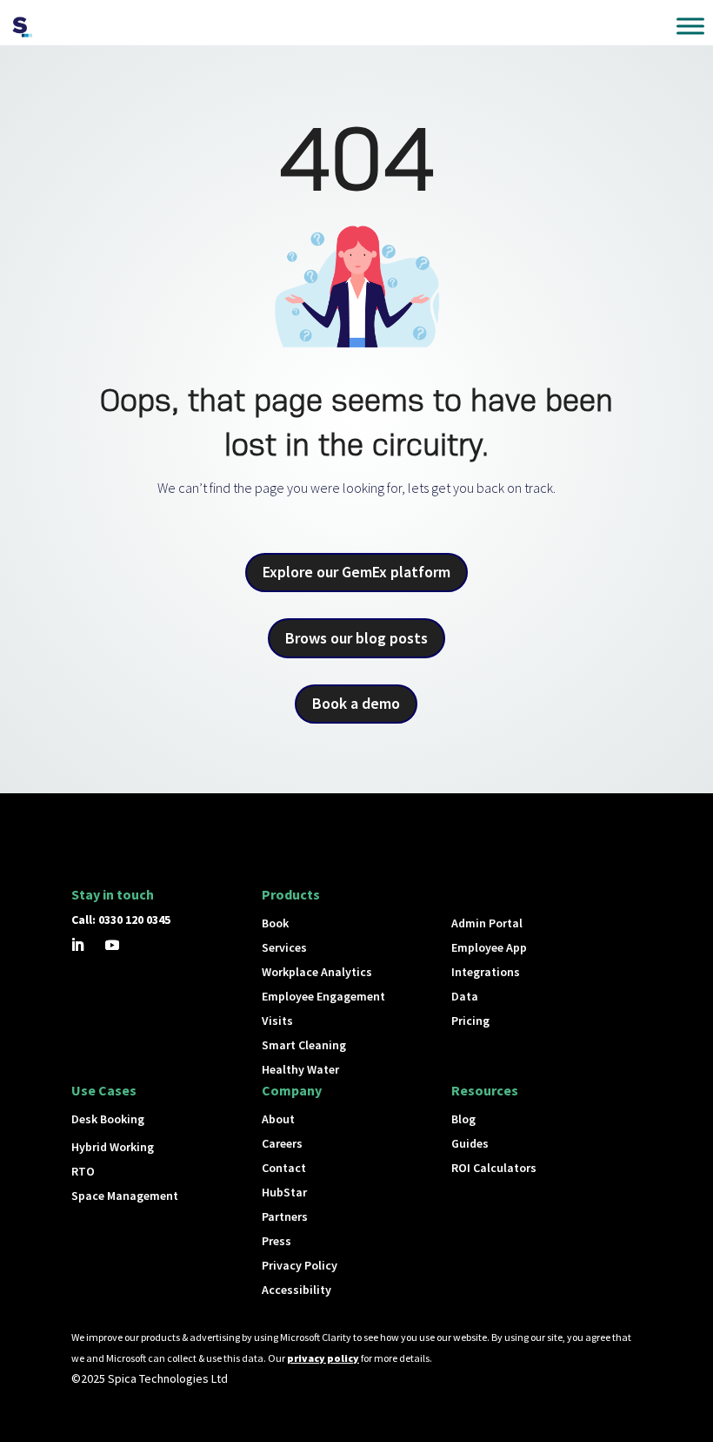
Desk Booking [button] (107, 1119)
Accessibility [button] (296, 1289)
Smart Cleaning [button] (304, 1045)
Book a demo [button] (356, 703)
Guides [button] (470, 1143)
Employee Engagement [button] (323, 996)
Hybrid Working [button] (112, 1147)
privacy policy (323, 1358)
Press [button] (276, 1241)
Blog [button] (463, 1119)
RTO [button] (83, 1171)
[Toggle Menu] (690, 25)
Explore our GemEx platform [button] (356, 572)
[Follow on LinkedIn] (77, 945)
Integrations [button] (485, 972)
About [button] (278, 1119)
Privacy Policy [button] (299, 1265)
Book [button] (275, 923)
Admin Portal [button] (487, 923)
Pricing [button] (470, 1020)
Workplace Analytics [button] (317, 972)
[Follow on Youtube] (112, 945)
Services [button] (284, 947)
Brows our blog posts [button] (356, 638)
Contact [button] (284, 1168)
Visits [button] (277, 1020)
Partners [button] (285, 1216)
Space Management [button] (124, 1195)
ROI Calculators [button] (493, 1168)
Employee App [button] (489, 947)
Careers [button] (282, 1143)
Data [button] (464, 996)
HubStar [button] (284, 1192)
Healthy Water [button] (300, 1069)
